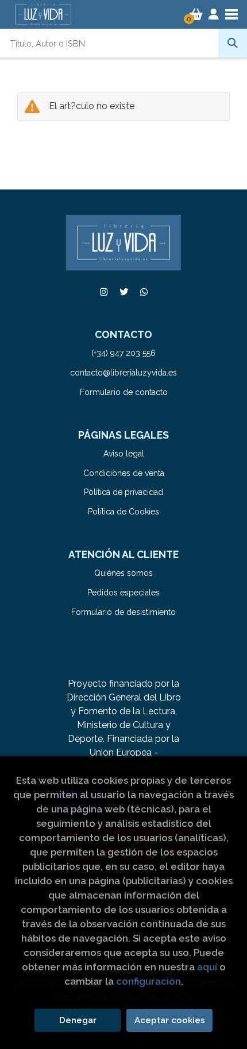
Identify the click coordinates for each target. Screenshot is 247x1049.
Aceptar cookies (169, 1020)
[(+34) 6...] (143, 291)
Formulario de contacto (124, 392)
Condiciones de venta (123, 473)
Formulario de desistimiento (123, 612)
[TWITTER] (123, 291)
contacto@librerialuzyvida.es (123, 372)
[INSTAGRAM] (103, 291)
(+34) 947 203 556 (123, 353)
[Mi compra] (196, 14)
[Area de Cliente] (214, 14)
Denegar (78, 1020)
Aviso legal (123, 453)
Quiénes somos (123, 573)
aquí (207, 967)
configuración (148, 981)
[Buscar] (232, 43)
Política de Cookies (123, 511)
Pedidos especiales (123, 592)
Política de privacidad (123, 492)
